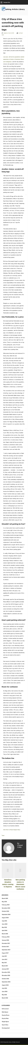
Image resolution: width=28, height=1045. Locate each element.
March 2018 (5, 933)
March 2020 (5, 898)
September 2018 (6, 914)
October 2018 (5, 911)
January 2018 (5, 940)
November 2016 (6, 975)
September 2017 (6, 949)
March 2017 (5, 965)
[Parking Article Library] (14, 11)
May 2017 (4, 962)
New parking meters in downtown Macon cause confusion (20, 884)
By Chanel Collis (20, 845)
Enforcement (5, 1008)
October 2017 (5, 946)
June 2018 (4, 924)
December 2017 (6, 943)
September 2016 (6, 981)
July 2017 (4, 956)
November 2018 (6, 908)
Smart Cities (5, 1024)
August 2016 (5, 985)
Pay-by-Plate (5, 1018)
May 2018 (4, 927)
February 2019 (5, 904)
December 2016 (6, 972)
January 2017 (5, 969)
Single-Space (5, 1021)
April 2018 (4, 930)
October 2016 (5, 978)
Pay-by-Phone (5, 1015)
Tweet (3, 835)
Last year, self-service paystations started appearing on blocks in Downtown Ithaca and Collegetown (13, 59)
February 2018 (5, 936)
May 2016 (4, 994)
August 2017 (5, 953)
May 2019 (4, 901)
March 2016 (5, 998)
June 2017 (4, 959)
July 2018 (4, 920)
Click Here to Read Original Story (11, 829)
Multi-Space (5, 1012)
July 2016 (4, 988)
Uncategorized (6, 1028)
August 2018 (5, 917)
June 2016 (4, 991)
